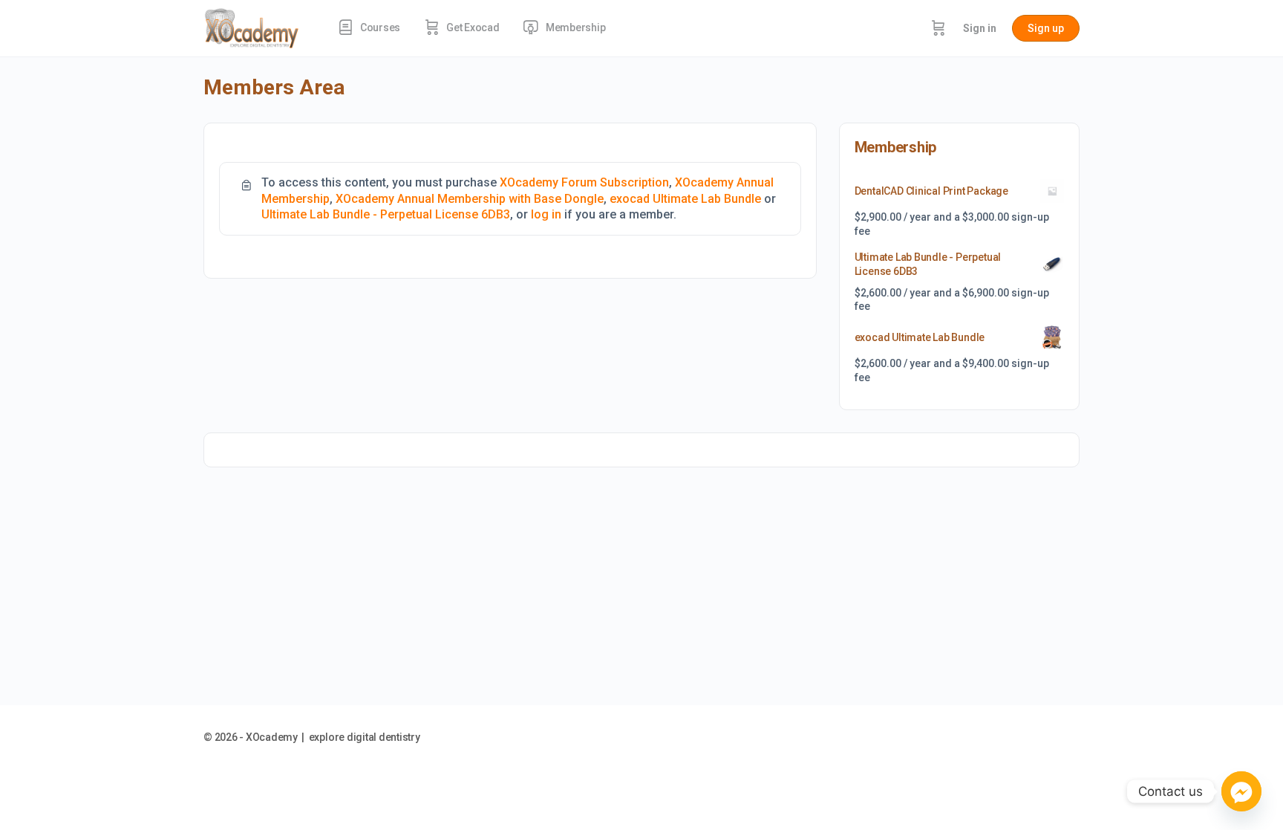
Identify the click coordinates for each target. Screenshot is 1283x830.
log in (546, 214)
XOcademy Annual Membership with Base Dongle (470, 199)
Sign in (979, 28)
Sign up (1046, 28)
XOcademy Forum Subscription (584, 182)
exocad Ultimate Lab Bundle (685, 199)
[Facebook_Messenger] (1241, 791)
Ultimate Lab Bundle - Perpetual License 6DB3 (385, 214)
